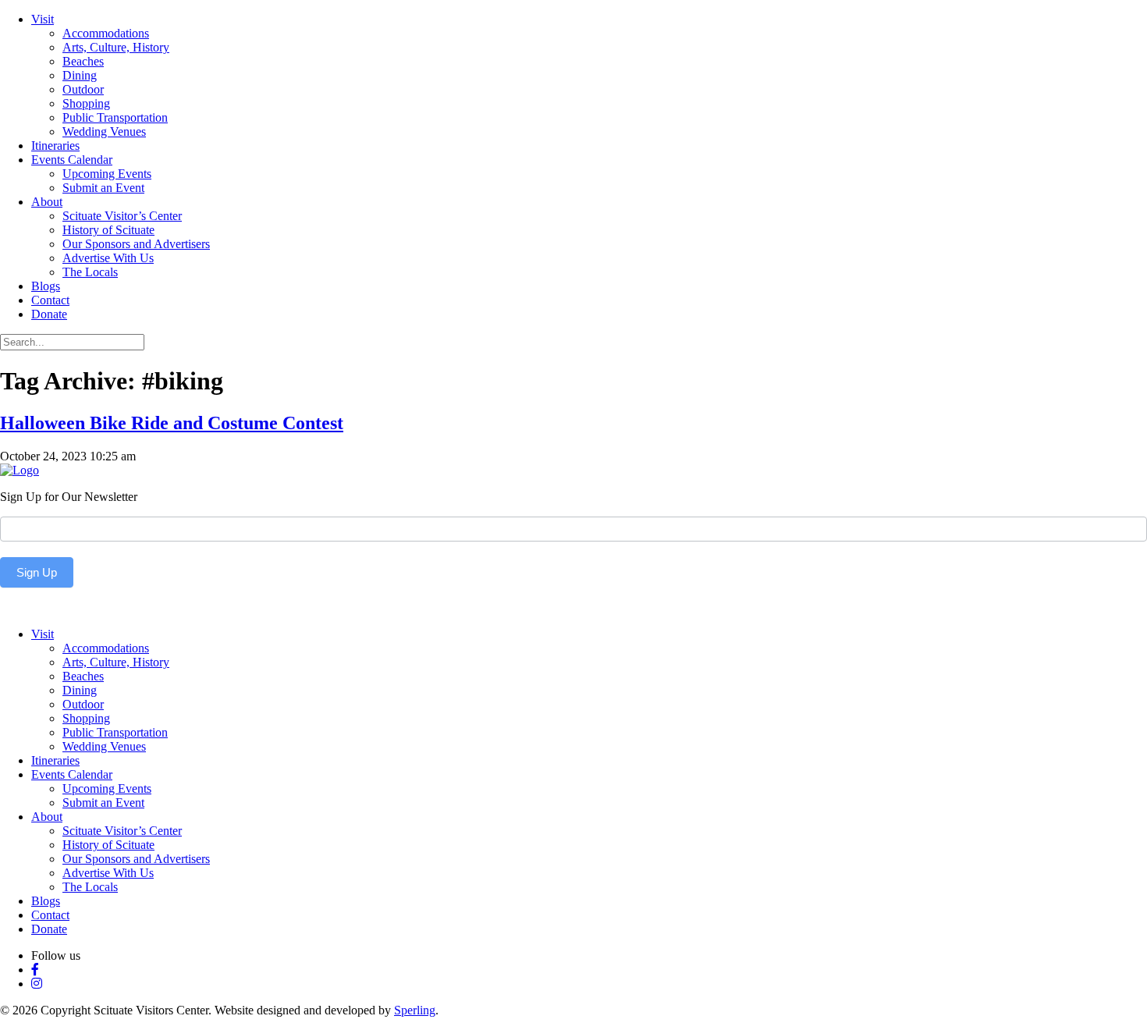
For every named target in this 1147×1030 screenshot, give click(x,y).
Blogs (45, 286)
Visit (42, 19)
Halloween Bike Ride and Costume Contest (171, 423)
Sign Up (36, 572)
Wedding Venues (104, 131)
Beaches (83, 61)
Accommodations (105, 33)
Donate (49, 314)
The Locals (90, 272)
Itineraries (55, 145)
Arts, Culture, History (115, 47)
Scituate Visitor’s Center (122, 215)
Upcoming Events (106, 173)
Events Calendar (71, 159)
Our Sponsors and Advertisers (136, 243)
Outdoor (83, 89)
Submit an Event (103, 187)
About (46, 201)
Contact (50, 300)
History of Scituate (108, 229)
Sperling (414, 1010)
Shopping (86, 103)
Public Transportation (115, 117)
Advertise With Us (108, 258)
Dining (79, 75)
